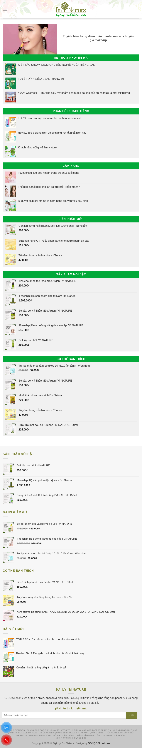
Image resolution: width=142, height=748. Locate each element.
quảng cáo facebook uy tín (95, 730)
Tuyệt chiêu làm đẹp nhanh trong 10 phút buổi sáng (48, 172)
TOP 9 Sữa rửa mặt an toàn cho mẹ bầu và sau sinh (49, 118)
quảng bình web (85, 735)
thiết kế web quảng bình (53, 733)
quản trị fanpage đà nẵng (23, 733)
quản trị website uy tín (64, 730)
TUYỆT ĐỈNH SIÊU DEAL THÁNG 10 (41, 78)
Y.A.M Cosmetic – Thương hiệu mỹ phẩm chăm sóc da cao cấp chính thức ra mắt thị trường (74, 92)
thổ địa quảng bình (63, 735)
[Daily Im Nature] (71, 9)
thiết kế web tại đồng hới (119, 733)
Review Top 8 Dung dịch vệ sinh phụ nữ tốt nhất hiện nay (52, 132)
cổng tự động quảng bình (111, 735)
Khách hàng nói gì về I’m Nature (37, 147)
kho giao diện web (14, 730)
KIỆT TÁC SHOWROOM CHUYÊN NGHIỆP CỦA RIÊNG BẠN (56, 64)
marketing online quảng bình (33, 735)
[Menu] (5, 9)
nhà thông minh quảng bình (71, 738)
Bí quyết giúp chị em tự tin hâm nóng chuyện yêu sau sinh (53, 200)
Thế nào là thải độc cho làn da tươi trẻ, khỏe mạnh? (49, 186)
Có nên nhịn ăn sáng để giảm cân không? (41, 667)
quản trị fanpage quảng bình (86, 733)
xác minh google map (125, 730)
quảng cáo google (38, 730)
